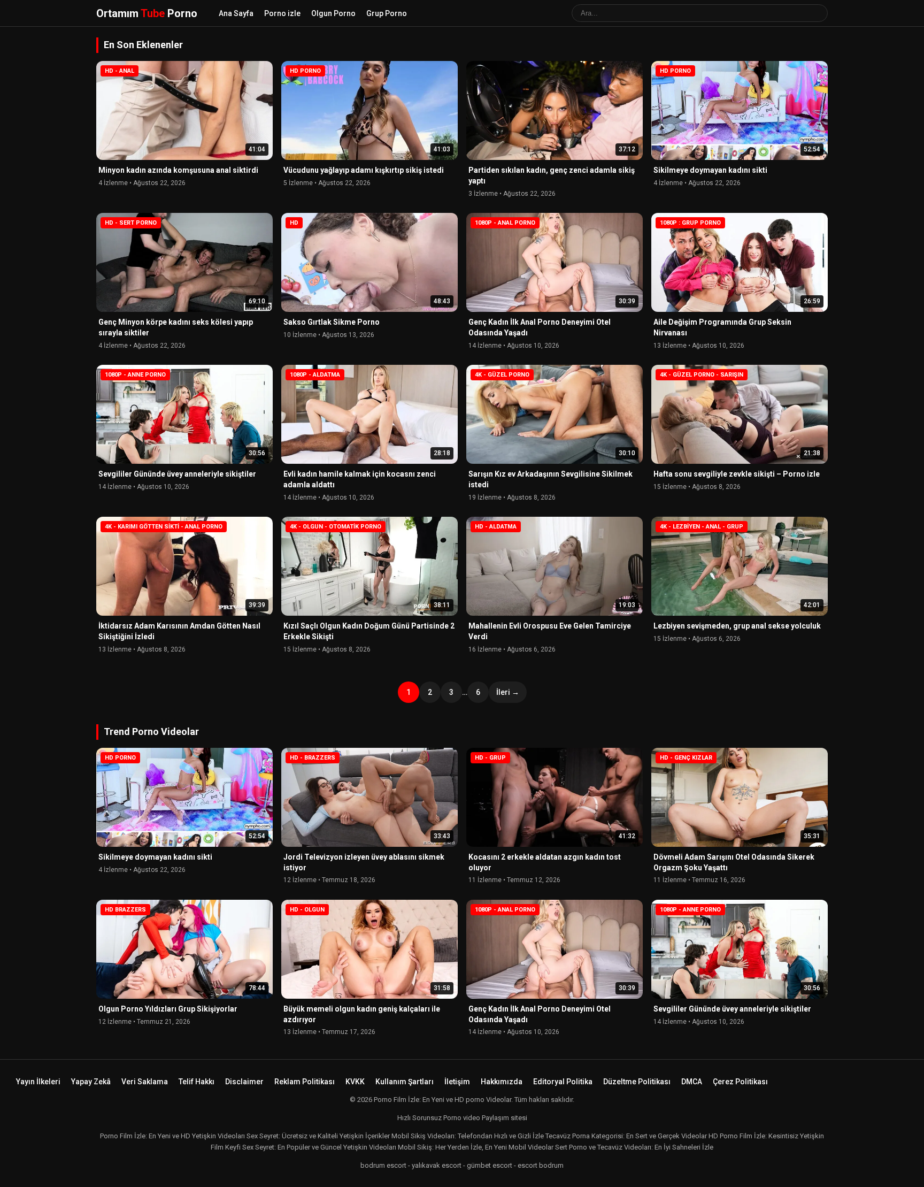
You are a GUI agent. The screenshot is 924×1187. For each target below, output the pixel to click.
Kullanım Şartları (404, 1081)
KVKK (355, 1081)
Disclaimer (244, 1081)
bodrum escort (383, 1165)
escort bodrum (541, 1165)
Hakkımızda (501, 1081)
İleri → (507, 692)
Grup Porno (386, 13)
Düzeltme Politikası (637, 1081)
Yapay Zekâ (91, 1081)
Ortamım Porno (146, 13)
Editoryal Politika (562, 1081)
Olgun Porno (333, 13)
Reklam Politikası (304, 1081)
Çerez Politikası (740, 1081)
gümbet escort (489, 1165)
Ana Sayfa (236, 13)
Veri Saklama (144, 1081)
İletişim (457, 1081)
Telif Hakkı (196, 1081)
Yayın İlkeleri (38, 1081)
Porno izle (282, 13)
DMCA (691, 1081)
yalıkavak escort (436, 1165)
